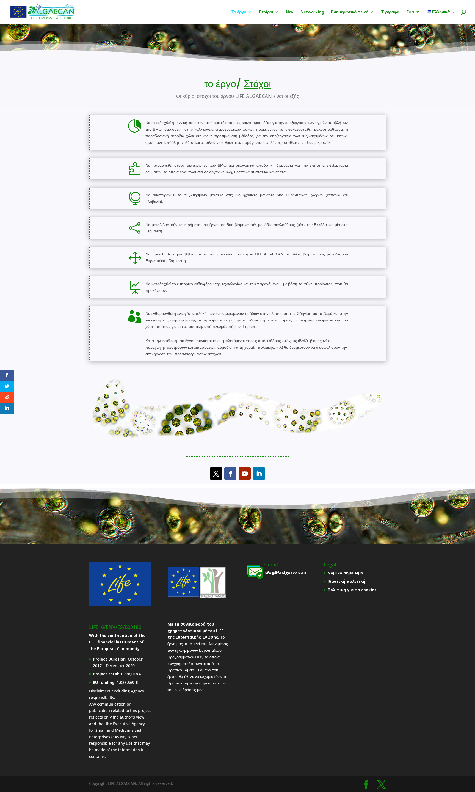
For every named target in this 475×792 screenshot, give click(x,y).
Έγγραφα (390, 12)
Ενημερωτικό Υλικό (349, 12)
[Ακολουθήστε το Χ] (216, 474)
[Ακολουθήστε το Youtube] (245, 474)
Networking (312, 12)
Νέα (289, 12)
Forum (413, 12)
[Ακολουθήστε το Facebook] (230, 474)
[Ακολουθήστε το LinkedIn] (259, 474)
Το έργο (238, 12)
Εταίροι (266, 12)
